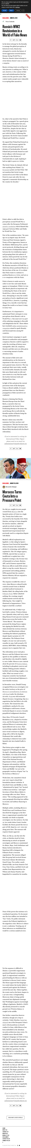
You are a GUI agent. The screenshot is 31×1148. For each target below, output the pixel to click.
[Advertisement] (15, 100)
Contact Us (5, 1131)
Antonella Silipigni (11, 487)
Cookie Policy (6, 1138)
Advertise (5, 1133)
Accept (4, 10)
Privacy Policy (6, 1140)
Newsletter (6, 1135)
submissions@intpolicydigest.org (15, 443)
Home (4, 1128)
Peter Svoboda (10, 21)
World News (6, 18)
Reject (11, 10)
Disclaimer (5, 1137)
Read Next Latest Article (15, 1117)
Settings (18, 10)
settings (18, 7)
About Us (5, 1130)
